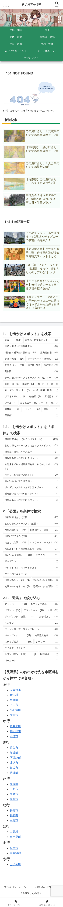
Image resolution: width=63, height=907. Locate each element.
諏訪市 (14, 762)
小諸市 (14, 736)
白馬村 (14, 831)
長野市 (14, 810)
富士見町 (15, 836)
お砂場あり (48, 616)
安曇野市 (15, 689)
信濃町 (14, 772)
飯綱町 (14, 699)
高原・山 (12, 384)
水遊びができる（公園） (31, 536)
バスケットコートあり (44, 542)
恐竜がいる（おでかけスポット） (31, 493)
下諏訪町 (15, 757)
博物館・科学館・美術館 (20, 352)
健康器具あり (46, 635)
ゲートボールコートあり (31, 574)
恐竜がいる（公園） (45, 586)
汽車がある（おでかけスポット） (31, 500)
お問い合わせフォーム (46, 887)
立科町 (14, 784)
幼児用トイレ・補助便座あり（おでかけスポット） (31, 466)
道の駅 (34, 365)
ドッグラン (31, 561)
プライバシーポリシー (16, 887)
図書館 (31, 415)
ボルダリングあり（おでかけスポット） (31, 487)
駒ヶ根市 (15, 731)
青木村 (14, 694)
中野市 (14, 820)
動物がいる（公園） (45, 580)
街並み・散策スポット (41, 340)
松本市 (14, 848)
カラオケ (31, 409)
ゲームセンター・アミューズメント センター (31, 377)
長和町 (14, 815)
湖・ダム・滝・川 (17, 390)
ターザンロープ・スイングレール (31, 629)
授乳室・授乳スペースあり (31, 451)
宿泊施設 (51, 365)
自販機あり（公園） (44, 530)
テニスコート (47, 555)
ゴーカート (31, 660)
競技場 (12, 409)
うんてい (31, 623)
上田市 (14, 704)
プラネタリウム (15, 396)
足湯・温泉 (14, 358)
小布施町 (15, 710)
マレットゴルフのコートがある (31, 567)
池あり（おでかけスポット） (31, 474)
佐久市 (14, 747)
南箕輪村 (15, 853)
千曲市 (14, 789)
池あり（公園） (15, 542)
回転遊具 (49, 654)
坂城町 (14, 752)
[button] (56, 605)
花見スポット (14, 365)
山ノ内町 (15, 864)
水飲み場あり (15, 530)
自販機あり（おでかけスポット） (31, 458)
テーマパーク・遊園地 (43, 358)
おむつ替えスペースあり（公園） (31, 523)
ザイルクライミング (31, 648)
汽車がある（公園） (17, 580)
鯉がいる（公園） (18, 555)
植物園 (35, 396)
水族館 (28, 384)
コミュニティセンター (34, 402)
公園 (13, 340)
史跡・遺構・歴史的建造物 (31, 346)
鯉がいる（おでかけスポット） (31, 481)
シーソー (47, 641)
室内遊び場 (49, 352)
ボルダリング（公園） (20, 616)
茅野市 (14, 794)
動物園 (31, 371)
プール (10, 402)
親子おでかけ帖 (31, 4)
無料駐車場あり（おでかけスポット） (31, 439)
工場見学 (51, 396)
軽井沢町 (15, 726)
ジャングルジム (18, 635)
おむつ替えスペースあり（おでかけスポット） (31, 445)
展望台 (51, 409)
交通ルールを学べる (17, 586)
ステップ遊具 (18, 641)
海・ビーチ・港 (48, 384)
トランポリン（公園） (20, 654)
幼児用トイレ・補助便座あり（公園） (31, 548)
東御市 (14, 799)
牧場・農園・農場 (45, 390)
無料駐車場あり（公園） (31, 517)
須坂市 (14, 767)
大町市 (14, 715)
